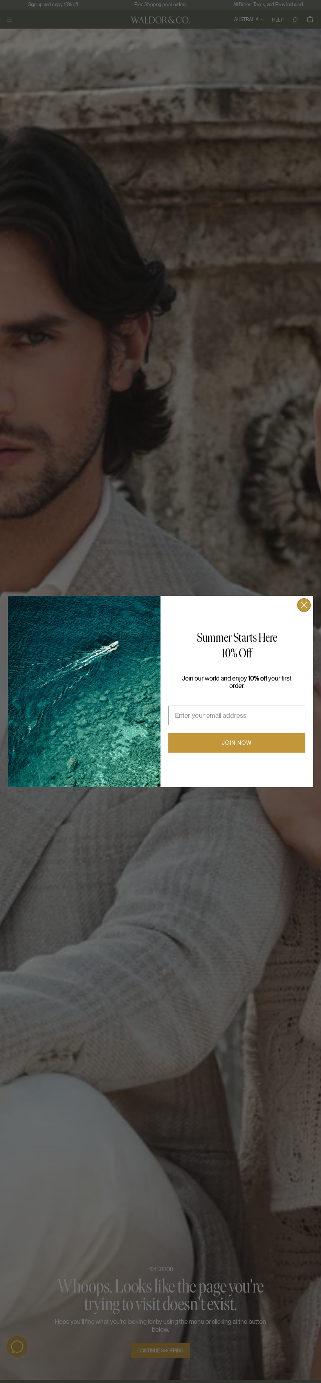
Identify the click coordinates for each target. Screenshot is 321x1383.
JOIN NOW (237, 743)
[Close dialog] (304, 605)
